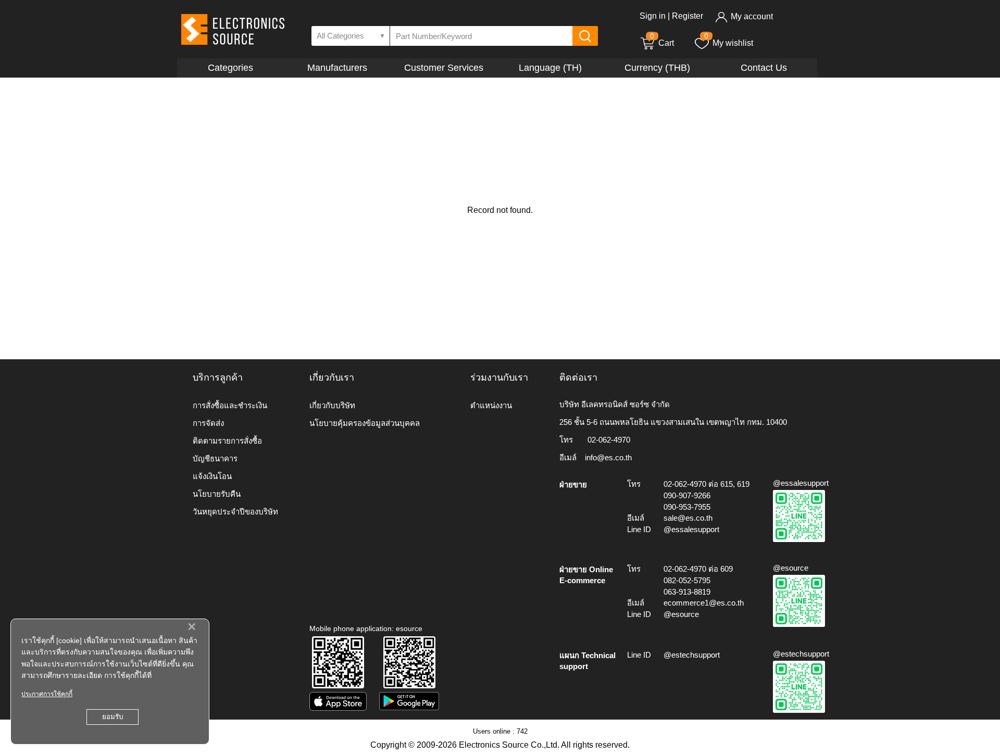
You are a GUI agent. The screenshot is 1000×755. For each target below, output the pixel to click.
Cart (662, 43)
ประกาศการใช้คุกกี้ (46, 694)
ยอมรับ (112, 717)
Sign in (653, 15)
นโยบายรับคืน (217, 493)
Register (687, 15)
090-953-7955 (687, 506)
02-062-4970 (609, 439)
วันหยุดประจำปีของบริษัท (235, 511)
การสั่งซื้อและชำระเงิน (230, 405)
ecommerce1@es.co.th (704, 602)
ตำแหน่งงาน (491, 405)
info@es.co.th (608, 457)
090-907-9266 (687, 495)
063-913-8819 (687, 591)
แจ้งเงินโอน (212, 476)
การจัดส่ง (208, 423)
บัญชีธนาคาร (215, 458)
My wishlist (732, 43)
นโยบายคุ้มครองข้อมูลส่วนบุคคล (364, 423)
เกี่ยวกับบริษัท (332, 405)
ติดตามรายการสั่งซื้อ (227, 440)
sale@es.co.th (688, 517)
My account (752, 16)
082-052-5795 (687, 580)
